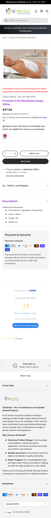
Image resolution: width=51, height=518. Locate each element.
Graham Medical (9, 97)
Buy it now (25, 161)
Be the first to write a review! (25, 325)
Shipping (5, 114)
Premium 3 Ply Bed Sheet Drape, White (22, 37)
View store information (15, 176)
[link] (12, 338)
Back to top (25, 376)
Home (4, 37)
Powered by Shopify (22, 512)
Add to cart (34, 153)
